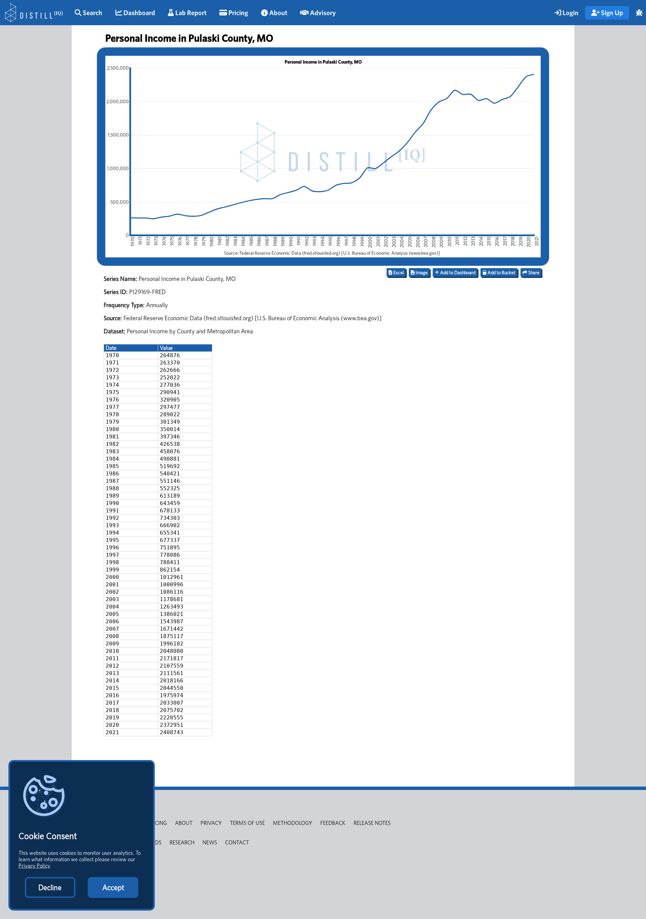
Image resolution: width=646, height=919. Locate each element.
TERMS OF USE (247, 823)
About (277, 13)
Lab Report (190, 13)
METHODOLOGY (292, 823)
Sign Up (611, 13)
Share (533, 272)
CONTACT (237, 842)
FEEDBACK (333, 823)
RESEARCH (182, 842)
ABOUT (183, 823)
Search (91, 13)
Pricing (237, 13)
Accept (113, 887)
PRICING (157, 823)
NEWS (210, 842)
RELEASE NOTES (372, 823)
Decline (50, 887)
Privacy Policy (34, 866)
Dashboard (138, 13)
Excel (398, 272)
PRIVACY (211, 823)
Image (421, 272)
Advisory (322, 13)
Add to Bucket (501, 272)
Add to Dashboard (457, 272)
